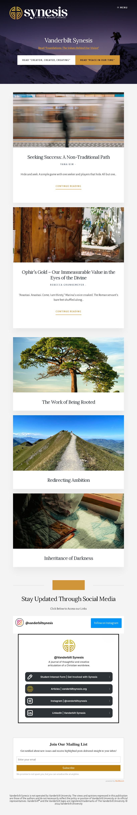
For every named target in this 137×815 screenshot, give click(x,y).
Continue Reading (68, 187)
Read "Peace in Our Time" (97, 60)
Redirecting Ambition (68, 480)
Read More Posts (68, 585)
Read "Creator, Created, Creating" (46, 60)
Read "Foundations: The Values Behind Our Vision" (68, 48)
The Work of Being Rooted (68, 402)
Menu (124, 7)
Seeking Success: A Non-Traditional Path (68, 157)
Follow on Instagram (106, 623)
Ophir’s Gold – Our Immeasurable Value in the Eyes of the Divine (68, 275)
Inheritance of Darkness (68, 558)
